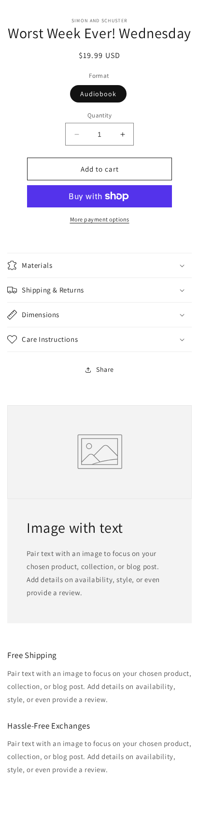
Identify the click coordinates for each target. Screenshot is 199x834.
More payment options (99, 219)
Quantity (99, 115)
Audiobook (98, 93)
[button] (99, 265)
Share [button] (105, 369)
